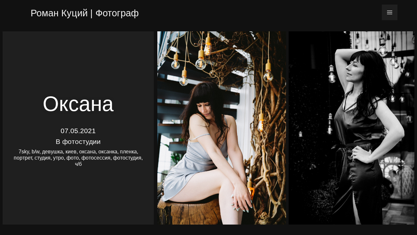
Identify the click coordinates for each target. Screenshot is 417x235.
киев (71, 151)
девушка (52, 151)
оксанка (107, 151)
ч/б (78, 164)
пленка (128, 151)
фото (72, 158)
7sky (24, 151)
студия (42, 158)
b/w (35, 151)
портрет (23, 158)
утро (58, 158)
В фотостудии (78, 141)
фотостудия (127, 158)
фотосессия (95, 158)
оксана (87, 151)
